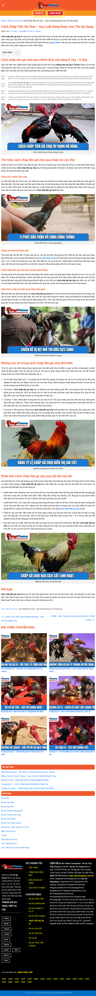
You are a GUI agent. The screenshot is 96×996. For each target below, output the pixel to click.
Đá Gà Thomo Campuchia (12, 811)
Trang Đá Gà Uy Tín (9, 839)
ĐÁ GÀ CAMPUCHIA (37, 903)
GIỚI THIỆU (33, 867)
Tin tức (4, 835)
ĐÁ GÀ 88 (33, 938)
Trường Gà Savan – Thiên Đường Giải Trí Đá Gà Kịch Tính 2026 (27, 788)
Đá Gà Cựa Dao (7, 802)
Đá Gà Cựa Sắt (7, 806)
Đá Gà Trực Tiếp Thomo (11, 823)
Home (3, 21)
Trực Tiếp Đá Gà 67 (9, 843)
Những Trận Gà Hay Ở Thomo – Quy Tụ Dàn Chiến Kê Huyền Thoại (29, 776)
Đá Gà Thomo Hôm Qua (11, 815)
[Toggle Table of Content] (16, 53)
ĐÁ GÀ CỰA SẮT (35, 928)
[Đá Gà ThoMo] (48, 5)
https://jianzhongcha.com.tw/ (81, 876)
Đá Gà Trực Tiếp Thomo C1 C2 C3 (15, 827)
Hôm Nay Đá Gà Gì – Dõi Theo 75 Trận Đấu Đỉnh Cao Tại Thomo (28, 772)
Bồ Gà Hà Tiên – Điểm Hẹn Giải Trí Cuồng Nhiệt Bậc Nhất (24, 780)
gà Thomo (56, 42)
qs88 (4, 979)
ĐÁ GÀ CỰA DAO (35, 933)
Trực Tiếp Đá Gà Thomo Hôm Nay (15, 848)
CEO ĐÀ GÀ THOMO (37, 888)
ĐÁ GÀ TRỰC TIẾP (36, 899)
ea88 (81, 979)
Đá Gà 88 (5, 798)
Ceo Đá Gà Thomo (33, 31)
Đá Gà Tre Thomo (8, 819)
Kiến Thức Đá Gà (14, 21)
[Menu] (3, 5)
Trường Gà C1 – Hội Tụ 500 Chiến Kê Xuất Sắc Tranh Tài (24, 784)
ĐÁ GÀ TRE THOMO (37, 916)
